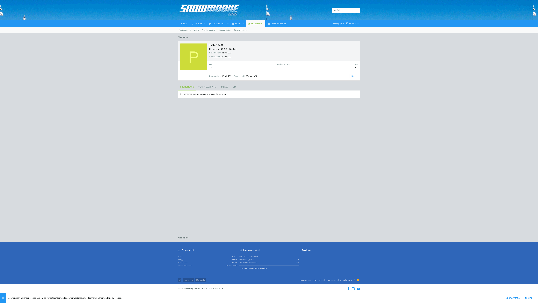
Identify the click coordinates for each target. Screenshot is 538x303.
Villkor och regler (319, 280)
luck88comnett (231, 266)
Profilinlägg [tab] (187, 87)
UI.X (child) (188, 280)
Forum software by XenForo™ (200, 289)
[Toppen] (354, 280)
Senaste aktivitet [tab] (207, 87)
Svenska (201, 280)
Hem (350, 280)
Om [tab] (234, 87)
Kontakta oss (305, 280)
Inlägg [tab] (224, 87)
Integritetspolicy (334, 280)
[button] (204, 23)
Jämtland (233, 49)
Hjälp (345, 280)
